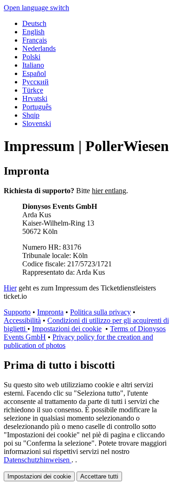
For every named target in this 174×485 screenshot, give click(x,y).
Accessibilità (22, 320)
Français (34, 40)
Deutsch (34, 23)
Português (37, 107)
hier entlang (109, 191)
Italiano (33, 65)
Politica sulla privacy (100, 312)
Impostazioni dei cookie (67, 329)
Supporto (17, 312)
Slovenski (36, 123)
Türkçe (32, 90)
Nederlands (39, 48)
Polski (31, 57)
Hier (10, 288)
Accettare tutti (99, 476)
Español (34, 73)
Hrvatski (34, 98)
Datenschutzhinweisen (37, 460)
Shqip (30, 115)
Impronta (50, 312)
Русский (35, 82)
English (33, 32)
